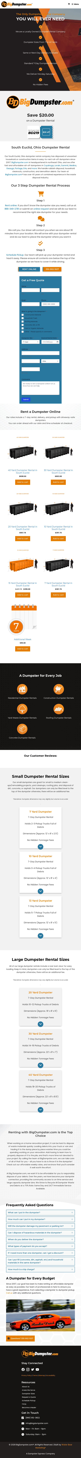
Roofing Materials (31, 321)
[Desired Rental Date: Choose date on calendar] (57, 342)
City (23, 365)
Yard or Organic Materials (34, 328)
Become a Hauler (29, 1407)
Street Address (27, 357)
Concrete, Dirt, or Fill (32, 325)
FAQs (24, 1404)
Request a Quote (29, 1397)
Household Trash (31, 318)
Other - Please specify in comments (38, 332)
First (23, 294)
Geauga (10, 168)
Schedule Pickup (15, 254)
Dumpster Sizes (28, 1393)
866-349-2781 (12, 208)
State (43, 365)
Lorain (57, 165)
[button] (72, 1212)
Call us (9, 1293)
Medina (72, 165)
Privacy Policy (26, 1375)
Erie (25, 168)
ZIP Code (25, 373)
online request (41, 208)
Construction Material (33, 315)
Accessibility (50, 1375)
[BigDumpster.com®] (17, 4)
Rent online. (11, 205)
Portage (18, 168)
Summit (64, 165)
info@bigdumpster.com (37, 1423)
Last (42, 294)
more (34, 168)
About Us (25, 1386)
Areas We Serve (28, 1390)
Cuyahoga (49, 165)
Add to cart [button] (22, 482)
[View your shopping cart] (69, 4)
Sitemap (42, 1375)
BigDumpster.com (19, 162)
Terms (35, 1375)
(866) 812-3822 (32, 1417)
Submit (26, 399)
